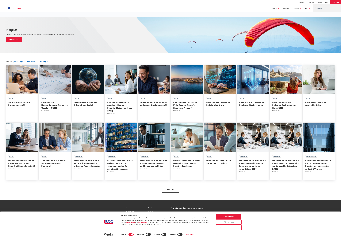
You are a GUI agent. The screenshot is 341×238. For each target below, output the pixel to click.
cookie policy (130, 222)
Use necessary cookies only (229, 228)
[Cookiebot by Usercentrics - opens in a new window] (109, 234)
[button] (335, 2)
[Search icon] (315, 8)
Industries (286, 8)
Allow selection (229, 222)
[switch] (148, 234)
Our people (311, 2)
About (306, 8)
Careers (319, 2)
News (326, 2)
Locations (301, 2)
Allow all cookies (229, 216)
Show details (190, 234)
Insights (296, 8)
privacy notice (142, 222)
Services (274, 8)
